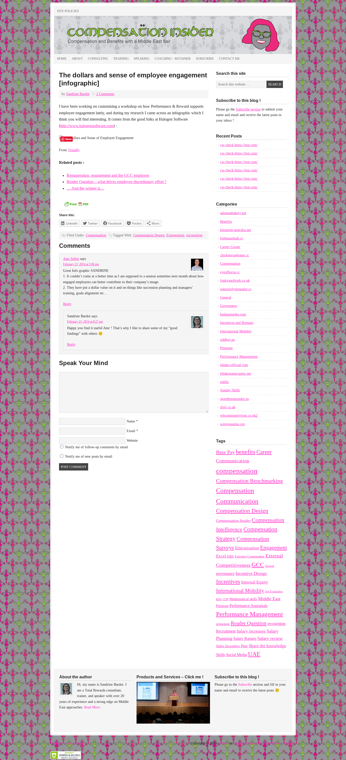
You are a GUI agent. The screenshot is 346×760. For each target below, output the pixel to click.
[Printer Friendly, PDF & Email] (76, 206)
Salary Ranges (244, 638)
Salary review (270, 638)
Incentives (228, 581)
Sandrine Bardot (77, 94)
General (225, 297)
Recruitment (226, 631)
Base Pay (225, 452)
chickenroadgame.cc (234, 255)
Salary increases (251, 631)
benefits (245, 452)
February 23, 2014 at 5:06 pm (81, 264)
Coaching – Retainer (173, 58)
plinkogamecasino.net (235, 373)
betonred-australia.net (235, 230)
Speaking (141, 58)
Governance (228, 306)
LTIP (225, 599)
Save (68, 139)
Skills (220, 655)
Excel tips (225, 556)
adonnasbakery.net (233, 213)
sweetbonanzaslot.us (234, 399)
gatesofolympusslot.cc (236, 289)
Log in (288, 743)
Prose (224, 743)
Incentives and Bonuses (236, 323)
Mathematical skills (243, 599)
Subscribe (205, 58)
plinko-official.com (234, 365)
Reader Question (248, 623)
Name (131, 421)
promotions (223, 624)
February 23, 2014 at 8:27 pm (85, 321)
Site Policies (68, 11)
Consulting (98, 58)
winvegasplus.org (232, 424)
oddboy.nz (227, 340)
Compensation (96, 235)
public (224, 382)
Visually (73, 150)
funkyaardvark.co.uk (235, 280)
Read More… (93, 707)
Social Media (236, 655)
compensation (237, 471)
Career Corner (230, 247)
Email (131, 431)
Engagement (175, 235)
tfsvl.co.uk (227, 407)
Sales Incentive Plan (232, 646)
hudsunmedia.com (233, 314)
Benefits (226, 221)
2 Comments (105, 94)
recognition (194, 235)
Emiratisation (247, 548)
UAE (254, 654)
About (77, 58)
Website (132, 440)
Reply (67, 304)
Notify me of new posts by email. (89, 456)
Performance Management (239, 357)
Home (62, 58)
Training (121, 58)
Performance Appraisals (248, 605)
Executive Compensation (249, 556)
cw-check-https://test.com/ (239, 145)
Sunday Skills (230, 390)
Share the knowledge (267, 645)
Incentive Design (251, 573)
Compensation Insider (111, 35)
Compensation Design (148, 235)
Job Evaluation (274, 591)
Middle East (269, 598)
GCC (258, 564)
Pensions (226, 348)
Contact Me (229, 58)
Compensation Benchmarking (249, 481)
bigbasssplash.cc (231, 238)
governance (225, 573)
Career (264, 452)
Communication (232, 460)
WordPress (272, 743)
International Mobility (236, 331)
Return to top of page (68, 743)
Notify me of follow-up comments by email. (97, 447)
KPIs (219, 599)
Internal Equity (254, 582)
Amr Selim (71, 259)
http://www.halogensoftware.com (86, 126)
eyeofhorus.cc (230, 272)
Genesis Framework (248, 743)
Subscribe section (248, 109)
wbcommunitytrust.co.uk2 (239, 415)
